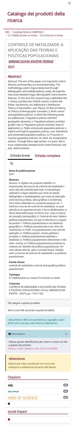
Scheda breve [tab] (20, 155)
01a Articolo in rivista (51, 35)
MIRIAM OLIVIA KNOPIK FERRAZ (30, 61)
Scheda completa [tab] (47, 156)
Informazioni (18, 333)
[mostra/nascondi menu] (69, 3)
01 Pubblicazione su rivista (22, 35)
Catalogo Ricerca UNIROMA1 (28, 32)
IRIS (7, 32)
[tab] (12, 163)
